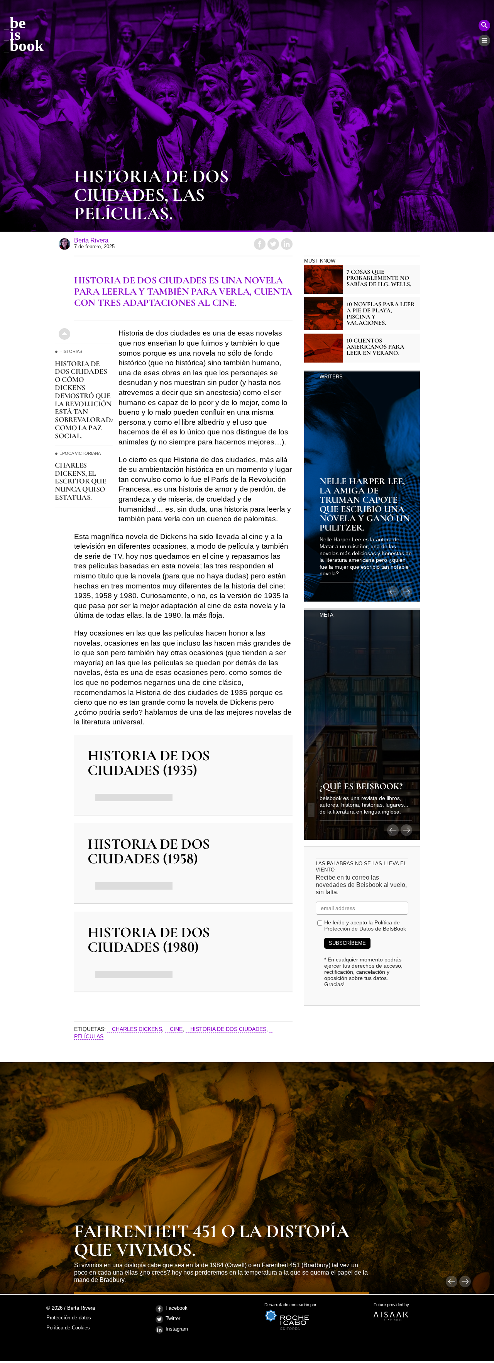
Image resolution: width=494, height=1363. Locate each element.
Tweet (273, 244)
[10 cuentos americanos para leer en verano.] (323, 348)
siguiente (406, 592)
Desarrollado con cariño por (290, 1307)
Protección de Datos (349, 929)
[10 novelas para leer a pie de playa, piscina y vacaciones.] (323, 313)
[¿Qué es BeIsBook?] (362, 724)
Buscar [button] (484, 25)
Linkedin (287, 244)
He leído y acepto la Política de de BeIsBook (365, 925)
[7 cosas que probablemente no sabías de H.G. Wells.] (323, 279)
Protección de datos (68, 1318)
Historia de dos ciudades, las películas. (151, 196)
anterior (393, 592)
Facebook (177, 1308)
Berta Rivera (91, 240)
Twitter (173, 1318)
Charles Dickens (137, 1029)
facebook (260, 244)
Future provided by (391, 1307)
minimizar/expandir (64, 334)
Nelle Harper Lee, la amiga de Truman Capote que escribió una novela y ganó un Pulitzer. (365, 505)
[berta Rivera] (64, 244)
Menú (484, 40)
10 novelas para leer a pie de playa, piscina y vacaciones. (381, 313)
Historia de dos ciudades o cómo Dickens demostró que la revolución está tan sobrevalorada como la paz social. (84, 400)
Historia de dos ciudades (228, 1029)
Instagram (177, 1329)
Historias (70, 351)
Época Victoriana (80, 453)
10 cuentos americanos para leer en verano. (375, 347)
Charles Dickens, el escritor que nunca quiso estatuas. (80, 481)
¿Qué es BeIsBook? (361, 787)
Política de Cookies (68, 1328)
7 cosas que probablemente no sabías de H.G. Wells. (379, 278)
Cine (176, 1029)
